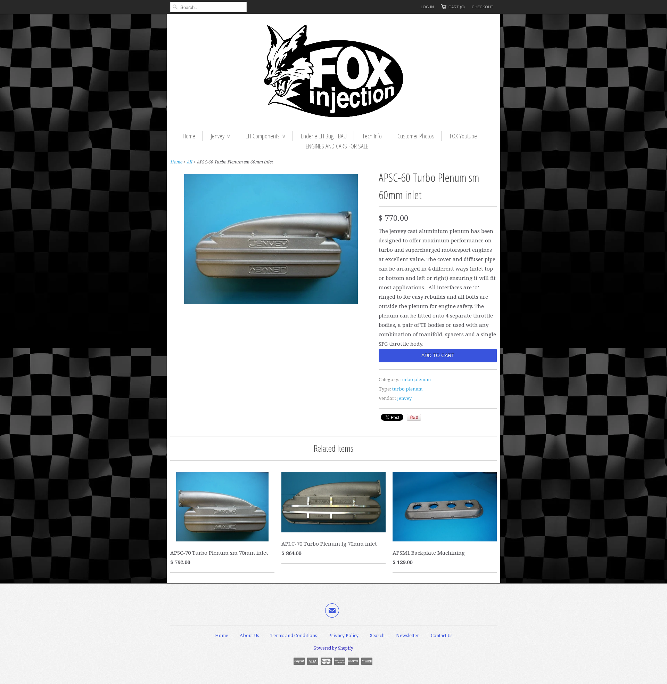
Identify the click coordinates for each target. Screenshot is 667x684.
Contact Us (441, 635)
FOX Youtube (463, 135)
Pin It (414, 417)
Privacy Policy (343, 635)
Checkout (482, 7)
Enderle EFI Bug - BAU (324, 135)
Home (189, 135)
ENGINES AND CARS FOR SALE (337, 146)
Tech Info (372, 135)
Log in (427, 7)
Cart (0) (456, 7)
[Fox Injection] (333, 72)
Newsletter (407, 635)
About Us (249, 635)
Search (377, 635)
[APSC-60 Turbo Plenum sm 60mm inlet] (271, 302)
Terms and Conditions (293, 635)
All (189, 162)
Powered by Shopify (333, 648)
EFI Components (265, 135)
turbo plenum (416, 379)
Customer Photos (415, 135)
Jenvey (220, 135)
